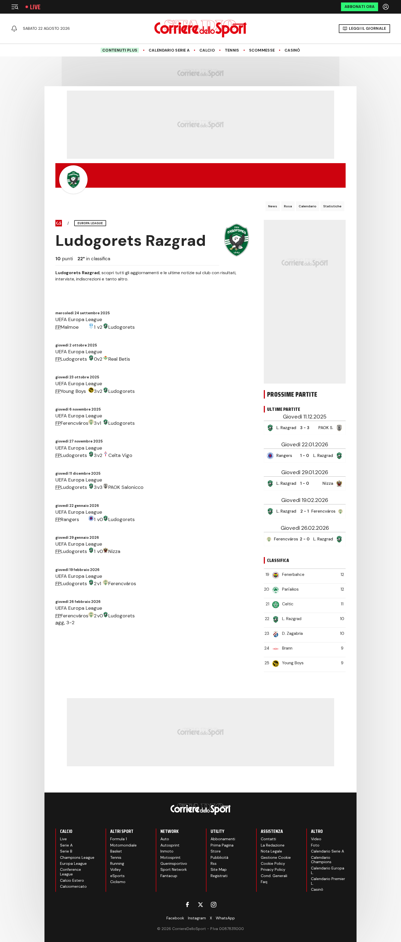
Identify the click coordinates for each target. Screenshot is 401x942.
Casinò (292, 50)
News (272, 206)
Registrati (219, 875)
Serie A (66, 845)
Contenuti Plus (119, 50)
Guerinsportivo (173, 863)
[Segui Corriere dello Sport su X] (200, 904)
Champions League (77, 857)
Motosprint (170, 857)
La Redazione (273, 845)
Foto (315, 845)
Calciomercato (73, 886)
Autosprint (169, 845)
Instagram (197, 918)
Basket (116, 851)
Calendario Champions (321, 860)
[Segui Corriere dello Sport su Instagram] (213, 904)
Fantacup (168, 875)
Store (216, 851)
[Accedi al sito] (386, 7)
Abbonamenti (223, 838)
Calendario (307, 206)
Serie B (66, 851)
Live (35, 7)
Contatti (268, 838)
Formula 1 (118, 838)
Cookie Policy (273, 863)
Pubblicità (219, 857)
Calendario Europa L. (327, 870)
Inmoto (166, 851)
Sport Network (173, 869)
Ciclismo (117, 881)
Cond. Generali (274, 875)
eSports (117, 875)
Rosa (288, 206)
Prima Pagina (222, 845)
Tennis (232, 50)
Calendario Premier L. (328, 881)
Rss (214, 863)
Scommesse (262, 50)
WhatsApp (225, 918)
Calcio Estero (72, 880)
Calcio (207, 50)
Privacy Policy (273, 869)
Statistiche (332, 206)
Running (117, 863)
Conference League (70, 872)
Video (316, 838)
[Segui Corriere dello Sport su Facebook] (187, 904)
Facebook (175, 918)
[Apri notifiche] (14, 28)
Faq (264, 881)
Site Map (219, 869)
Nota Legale (271, 851)
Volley (115, 869)
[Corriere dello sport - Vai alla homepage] (200, 28)
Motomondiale (123, 845)
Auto (164, 838)
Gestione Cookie (276, 857)
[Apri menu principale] (15, 7)
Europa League (73, 863)
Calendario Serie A (169, 50)
